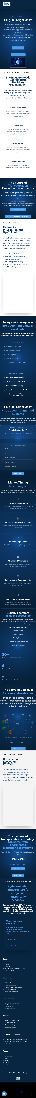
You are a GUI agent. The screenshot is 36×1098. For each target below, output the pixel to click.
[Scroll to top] (32, 1095)
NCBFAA (14, 1073)
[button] (32, 4)
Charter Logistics (10, 1022)
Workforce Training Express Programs (16, 1039)
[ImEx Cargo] (6, 4)
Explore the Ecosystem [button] (18, 209)
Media (7, 1060)
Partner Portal (9, 1006)
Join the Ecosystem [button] (18, 54)
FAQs (6, 1064)
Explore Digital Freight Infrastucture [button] (18, 216)
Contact (7, 1062)
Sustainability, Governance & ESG (15, 968)
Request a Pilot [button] (18, 48)
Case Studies (9, 1056)
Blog (6, 1058)
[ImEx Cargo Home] (18, 1078)
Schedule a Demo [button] (12, 939)
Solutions (6, 1016)
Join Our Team (9, 970)
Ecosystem (7, 978)
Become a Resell (10, 1008)
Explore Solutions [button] (18, 868)
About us (8, 966)
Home (7, 964)
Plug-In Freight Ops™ (12, 1004)
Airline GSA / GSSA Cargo (12, 1020)
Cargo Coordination (11, 1027)
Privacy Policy (22, 1073)
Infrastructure (8, 999)
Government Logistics (11, 1025)
